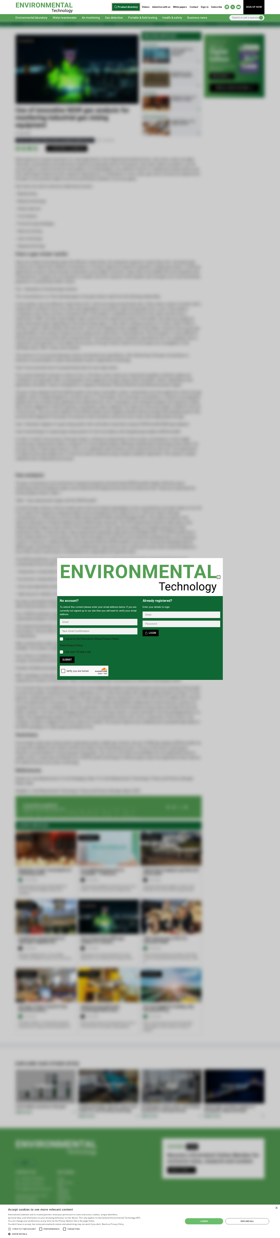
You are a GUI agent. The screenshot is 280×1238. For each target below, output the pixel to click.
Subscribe (216, 7)
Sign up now (254, 7)
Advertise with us (161, 7)
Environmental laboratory (31, 17)
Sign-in (205, 7)
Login (152, 632)
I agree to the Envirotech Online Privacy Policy (91, 638)
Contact (194, 7)
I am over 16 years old (77, 651)
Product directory (128, 7)
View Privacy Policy (71, 645)
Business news (197, 17)
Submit (67, 659)
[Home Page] (44, 7)
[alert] (11, 1235)
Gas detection (114, 17)
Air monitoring (91, 17)
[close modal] (218, 577)
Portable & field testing (142, 17)
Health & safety (172, 17)
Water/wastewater (65, 17)
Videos (146, 7)
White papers (180, 7)
